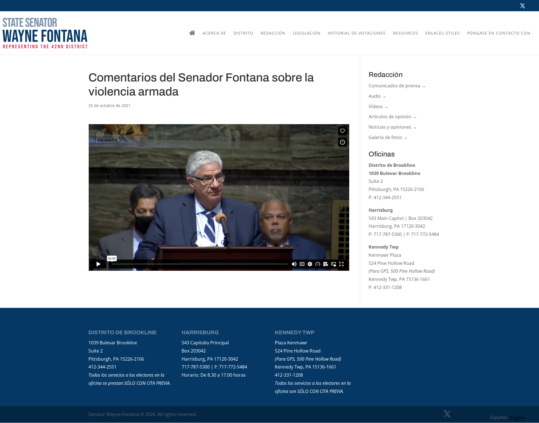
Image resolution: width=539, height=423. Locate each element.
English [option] (517, 418)
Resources (405, 33)
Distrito (243, 33)
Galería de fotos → (388, 137)
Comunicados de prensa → (397, 86)
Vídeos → (379, 106)
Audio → (378, 96)
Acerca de (214, 33)
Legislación (307, 33)
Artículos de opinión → (393, 116)
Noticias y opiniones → (393, 127)
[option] (517, 418)
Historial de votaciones (357, 33)
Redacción (273, 33)
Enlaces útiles (442, 33)
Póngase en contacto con (499, 33)
